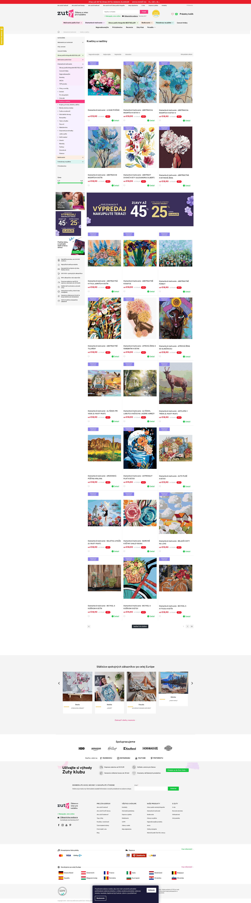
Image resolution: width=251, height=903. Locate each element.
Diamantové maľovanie (65, 64)
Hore (88, 626)
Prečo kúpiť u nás (102, 829)
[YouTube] (66, 825)
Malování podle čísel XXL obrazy (156, 833)
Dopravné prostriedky (66, 131)
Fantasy (61, 147)
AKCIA (61, 81)
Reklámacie (125, 818)
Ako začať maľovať (62, 5)
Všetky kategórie (152, 829)
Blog (98, 833)
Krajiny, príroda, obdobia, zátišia (69, 105)
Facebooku (107, 758)
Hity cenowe (61, 47)
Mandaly (62, 144)
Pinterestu (158, 758)
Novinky (62, 77)
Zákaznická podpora (131, 16)
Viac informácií (186, 849)
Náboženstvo (63, 127)
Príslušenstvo (62, 166)
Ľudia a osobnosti (64, 111)
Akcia (148, 825)
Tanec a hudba (63, 121)
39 (192, 626)
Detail (116, 120)
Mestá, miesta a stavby (66, 108)
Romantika (62, 118)
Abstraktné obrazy (65, 114)
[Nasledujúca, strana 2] (187, 626)
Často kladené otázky (103, 825)
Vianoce (61, 153)
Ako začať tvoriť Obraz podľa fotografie (114, 5)
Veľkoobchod (176, 814)
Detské (61, 92)
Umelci (61, 140)
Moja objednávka (133, 5)
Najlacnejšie (107, 54)
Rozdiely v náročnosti (103, 822)
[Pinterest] (70, 825)
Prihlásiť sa (173, 789)
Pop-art (61, 124)
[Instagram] (62, 825)
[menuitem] (72, 23)
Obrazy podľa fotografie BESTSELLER (71, 68)
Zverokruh (62, 150)
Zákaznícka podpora (69, 818)
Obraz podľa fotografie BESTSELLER (69, 55)
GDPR (123, 822)
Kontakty (164, 5)
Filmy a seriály (63, 88)
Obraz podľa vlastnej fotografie (156, 807)
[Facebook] (59, 825)
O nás (143, 5)
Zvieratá (62, 98)
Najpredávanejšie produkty (154, 822)
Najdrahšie (118, 54)
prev (59, 683)
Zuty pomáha (176, 818)
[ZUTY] (70, 805)
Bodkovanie (61, 157)
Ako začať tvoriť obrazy (78, 5)
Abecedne (128, 54)
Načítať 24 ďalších (140, 626)
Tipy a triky (100, 818)
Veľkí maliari (63, 137)
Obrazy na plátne (152, 818)
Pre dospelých (63, 95)
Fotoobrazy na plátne (64, 162)
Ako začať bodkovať (93, 5)
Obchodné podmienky (128, 811)
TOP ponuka (63, 84)
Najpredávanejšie (64, 74)
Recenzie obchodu (177, 811)
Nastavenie (101, 898)
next (191, 683)
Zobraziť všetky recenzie (125, 720)
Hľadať (144, 12)
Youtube (142, 758)
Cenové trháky (62, 51)
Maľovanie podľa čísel (64, 60)
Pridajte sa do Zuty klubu (177, 770)
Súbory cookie (126, 825)
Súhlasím (151, 890)
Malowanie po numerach (65, 42)
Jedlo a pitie (63, 134)
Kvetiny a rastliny (64, 101)
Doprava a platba (153, 5)
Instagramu (125, 758)
